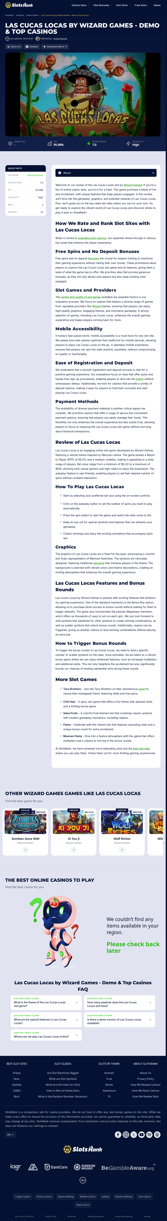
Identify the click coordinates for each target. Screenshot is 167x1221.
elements (98, 563)
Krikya (17, 1073)
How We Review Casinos (145, 1084)
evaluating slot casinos (92, 238)
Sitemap (147, 1216)
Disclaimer (71, 1216)
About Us (145, 1073)
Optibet (16, 1084)
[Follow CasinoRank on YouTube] (141, 1134)
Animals (109, 1073)
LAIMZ (17, 1090)
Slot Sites (122, 5)
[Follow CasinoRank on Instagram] (126, 1134)
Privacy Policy (145, 1079)
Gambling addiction (95, 1216)
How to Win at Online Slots (62, 1090)
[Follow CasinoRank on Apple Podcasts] (157, 1134)
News (157, 5)
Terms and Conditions (24, 1216)
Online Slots (79, 5)
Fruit (109, 1079)
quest (141, 689)
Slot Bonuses (101, 5)
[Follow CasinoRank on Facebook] (118, 1134)
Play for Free (83, 94)
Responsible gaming (124, 1216)
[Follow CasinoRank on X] (133, 1134)
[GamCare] (56, 1167)
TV (109, 1096)
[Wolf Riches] (122, 832)
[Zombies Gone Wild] (25, 832)
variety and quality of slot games (81, 297)
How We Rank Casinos (145, 1090)
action (140, 379)
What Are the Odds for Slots (63, 1084)
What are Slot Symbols (63, 1079)
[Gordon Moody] (84, 1167)
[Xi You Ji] (74, 832)
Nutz (17, 1079)
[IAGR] (15, 1167)
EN (8, 1134)
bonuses (93, 258)
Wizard (96, 306)
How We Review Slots (145, 1096)
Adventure (109, 1090)
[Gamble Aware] (128, 1167)
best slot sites (141, 748)
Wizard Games (35, 175)
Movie (109, 1084)
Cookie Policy (50, 1216)
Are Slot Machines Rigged (63, 1073)
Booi (16, 1096)
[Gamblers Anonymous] (33, 1167)
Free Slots (141, 5)
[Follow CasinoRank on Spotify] (149, 1134)
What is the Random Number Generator (63, 1096)
